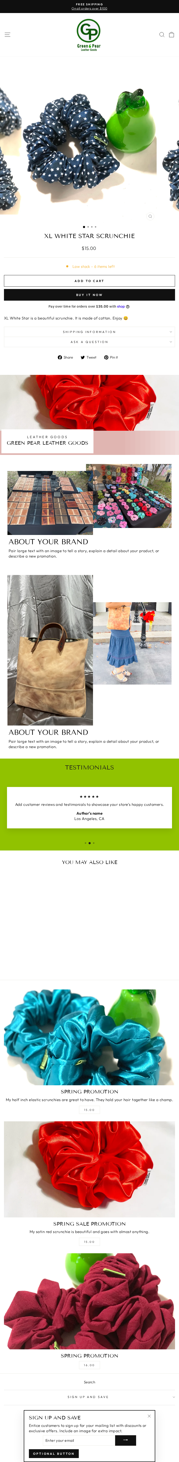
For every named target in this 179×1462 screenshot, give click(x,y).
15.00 (89, 1110)
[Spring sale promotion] (89, 1169)
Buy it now (89, 295)
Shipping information (89, 332)
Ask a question (89, 342)
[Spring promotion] (89, 1037)
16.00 (89, 1365)
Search (89, 1382)
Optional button (54, 1453)
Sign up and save (88, 1397)
